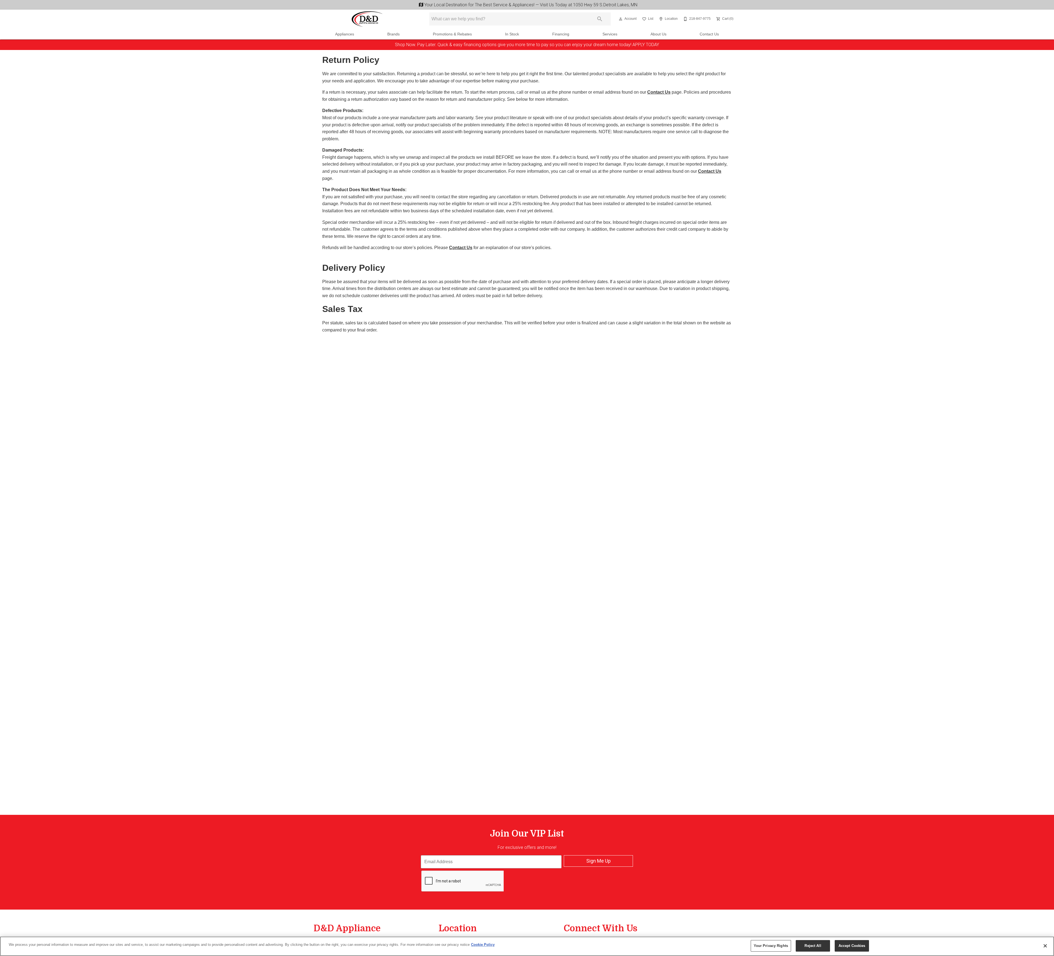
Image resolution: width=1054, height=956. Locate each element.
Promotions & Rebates (452, 34)
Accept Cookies (852, 946)
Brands (393, 34)
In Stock (512, 34)
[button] (620, 19)
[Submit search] (600, 19)
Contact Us (709, 34)
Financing (560, 34)
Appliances (344, 34)
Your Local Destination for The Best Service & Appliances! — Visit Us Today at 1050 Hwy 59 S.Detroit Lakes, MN (529, 4)
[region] (527, 946)
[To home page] (367, 19)
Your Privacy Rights (771, 946)
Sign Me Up (598, 861)
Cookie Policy (483, 945)
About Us (658, 34)
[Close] (1045, 946)
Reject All (812, 946)
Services (609, 34)
